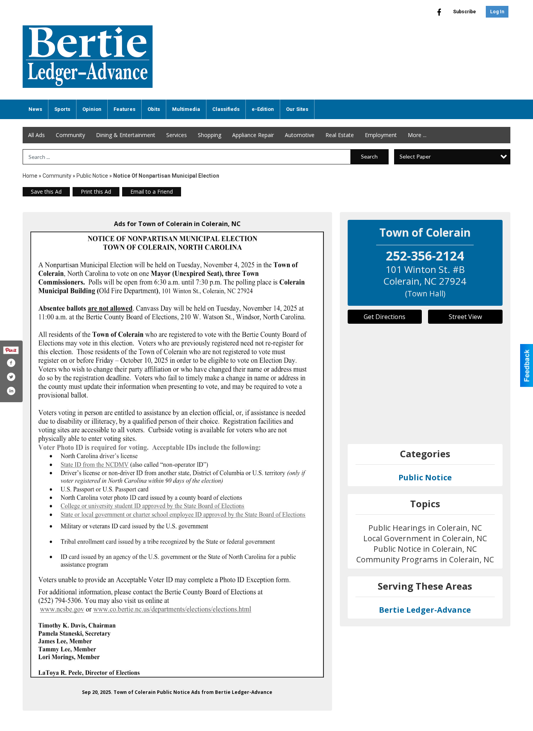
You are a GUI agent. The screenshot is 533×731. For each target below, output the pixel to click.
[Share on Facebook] (11, 362)
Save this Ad (46, 191)
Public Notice (92, 176)
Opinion (91, 109)
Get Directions (384, 316)
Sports (62, 109)
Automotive (299, 135)
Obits (153, 109)
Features (124, 109)
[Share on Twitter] (11, 376)
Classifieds (226, 109)
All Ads (36, 135)
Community (70, 135)
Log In (497, 11)
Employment (381, 135)
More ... (417, 135)
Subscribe (464, 11)
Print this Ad (96, 191)
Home (30, 176)
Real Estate (339, 135)
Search (369, 156)
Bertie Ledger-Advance (425, 609)
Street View (465, 316)
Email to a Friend (151, 191)
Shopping (209, 135)
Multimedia (186, 109)
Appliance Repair (253, 135)
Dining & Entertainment (125, 135)
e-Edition (263, 109)
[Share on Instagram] (11, 390)
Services (176, 135)
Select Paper (415, 156)
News (35, 109)
